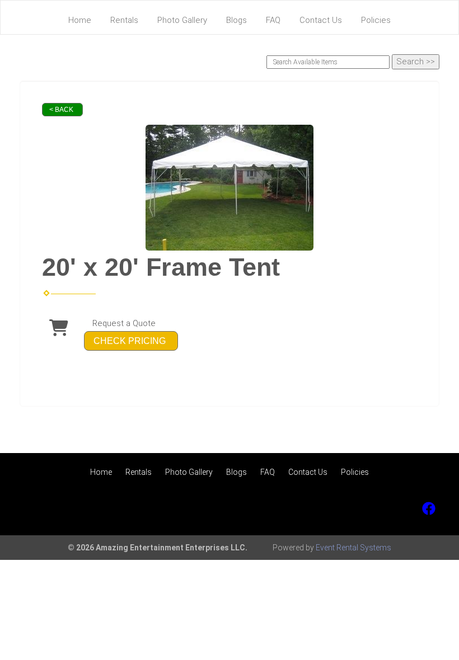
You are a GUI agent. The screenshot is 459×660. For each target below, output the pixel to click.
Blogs (236, 20)
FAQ (273, 20)
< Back (61, 110)
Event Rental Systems (353, 547)
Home (79, 20)
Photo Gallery (182, 20)
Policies (376, 20)
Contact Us (320, 20)
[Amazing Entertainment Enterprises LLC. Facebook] (428, 508)
